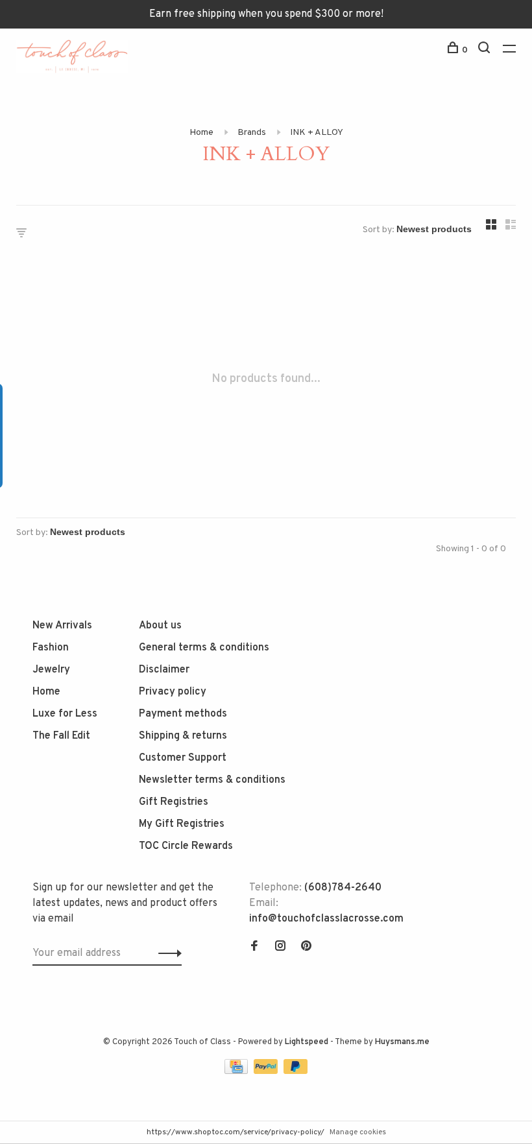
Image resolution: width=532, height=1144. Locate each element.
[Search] (485, 50)
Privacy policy (172, 691)
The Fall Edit (61, 736)
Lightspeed (306, 1042)
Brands (251, 132)
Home (201, 132)
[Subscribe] (166, 953)
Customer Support (182, 758)
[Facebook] (254, 947)
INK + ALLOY (316, 132)
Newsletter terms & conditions (212, 780)
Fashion (50, 647)
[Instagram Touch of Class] (280, 947)
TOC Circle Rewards (186, 846)
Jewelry (51, 669)
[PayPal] (267, 1071)
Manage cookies (358, 1132)
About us (160, 625)
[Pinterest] (306, 947)
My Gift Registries (181, 824)
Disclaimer (164, 669)
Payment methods (183, 714)
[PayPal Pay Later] (296, 1071)
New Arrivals (62, 625)
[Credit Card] (237, 1071)
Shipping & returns (183, 736)
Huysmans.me (402, 1042)
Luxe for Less (64, 714)
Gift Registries (173, 802)
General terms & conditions (204, 647)
